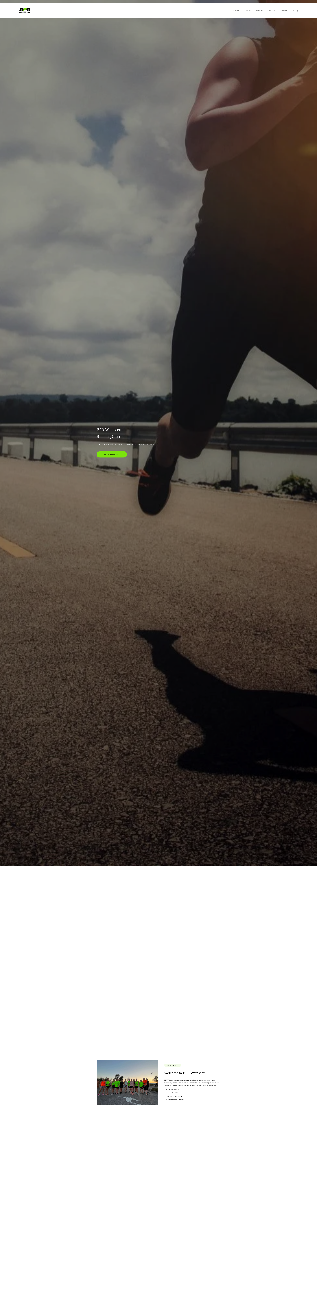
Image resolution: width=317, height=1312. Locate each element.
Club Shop (295, 10)
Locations (248, 10)
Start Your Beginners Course (112, 454)
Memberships (259, 10)
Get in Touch (271, 10)
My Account (283, 10)
